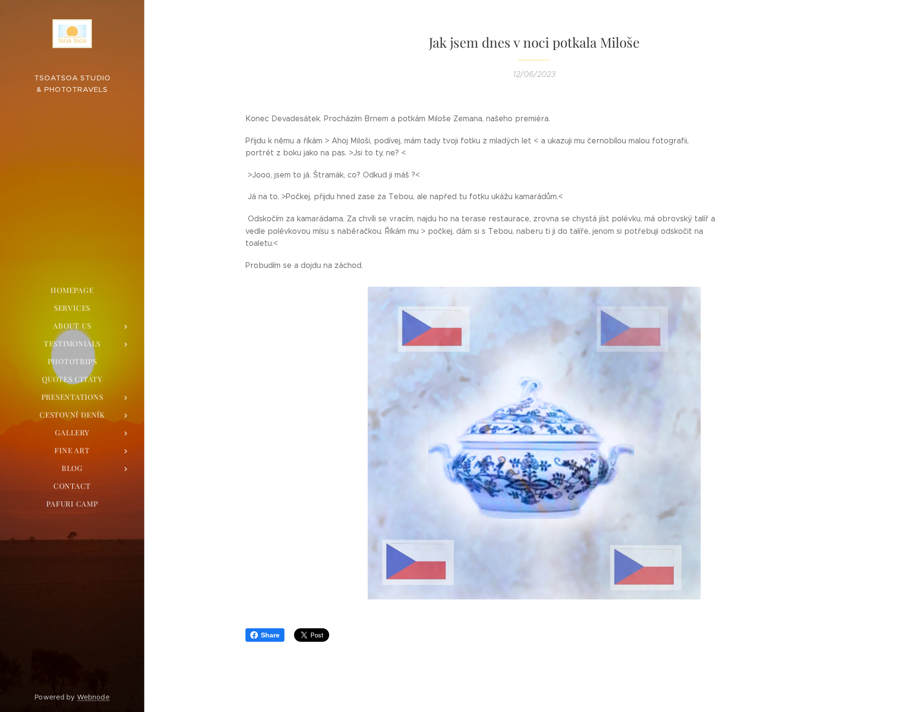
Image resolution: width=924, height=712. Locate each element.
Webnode (93, 697)
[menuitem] (72, 290)
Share (270, 635)
